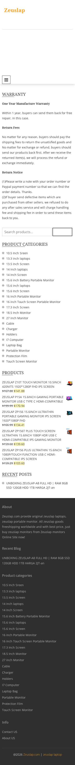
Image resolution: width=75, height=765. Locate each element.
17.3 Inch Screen (17, 307)
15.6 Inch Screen (17, 291)
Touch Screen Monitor (21, 361)
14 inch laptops (17, 269)
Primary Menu (6, 80)
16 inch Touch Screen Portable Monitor (33, 302)
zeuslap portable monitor (20, 521)
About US (8, 738)
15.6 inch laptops (18, 286)
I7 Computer (15, 340)
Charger (12, 329)
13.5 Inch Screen (17, 264)
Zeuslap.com (32, 754)
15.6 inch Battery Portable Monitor (30, 280)
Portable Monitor (18, 351)
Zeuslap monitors (53, 532)
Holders (11, 334)
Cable (10, 323)
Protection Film (16, 356)
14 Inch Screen (16, 275)
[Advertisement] (37, 52)
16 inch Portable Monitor (23, 296)
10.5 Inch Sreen (17, 253)
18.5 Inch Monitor (18, 313)
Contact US (9, 732)
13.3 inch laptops (18, 258)
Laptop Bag (14, 345)
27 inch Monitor (17, 318)
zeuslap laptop (52, 754)
